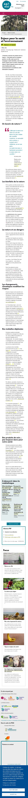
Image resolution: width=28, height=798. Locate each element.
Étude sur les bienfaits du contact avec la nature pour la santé (18, 163)
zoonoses (15, 403)
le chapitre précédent (13, 96)
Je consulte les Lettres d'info (14, 764)
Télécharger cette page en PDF (12, 537)
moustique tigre (10, 49)
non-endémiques (10, 302)
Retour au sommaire (13, 523)
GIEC (16, 313)
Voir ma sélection (9, 535)
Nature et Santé (11, 32)
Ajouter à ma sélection (11, 532)
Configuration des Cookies (9, 785)
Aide (17, 1)
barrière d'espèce (10, 420)
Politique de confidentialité (9, 783)
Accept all (13, 794)
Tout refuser (13, 789)
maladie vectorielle (10, 385)
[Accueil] (7, 0)
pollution (3, 49)
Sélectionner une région (20, 5)
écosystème (9, 450)
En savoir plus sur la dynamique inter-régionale (14, 720)
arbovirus (19, 308)
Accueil (4, 32)
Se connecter (23, 1)
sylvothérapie (19, 208)
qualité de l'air (5, 51)
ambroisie (23, 49)
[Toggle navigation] (3, 13)
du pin (15, 348)
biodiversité (17, 49)
